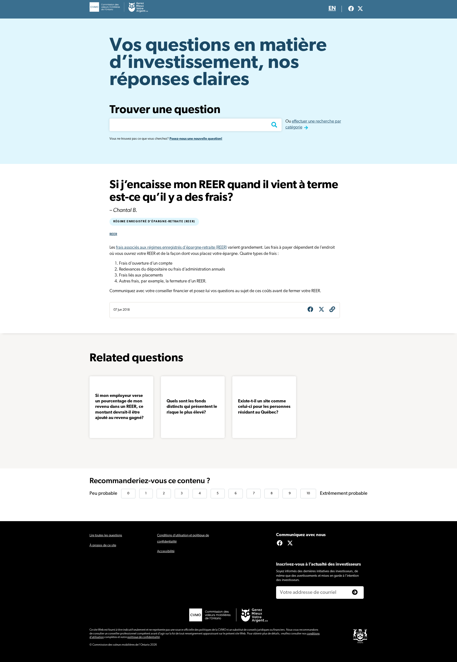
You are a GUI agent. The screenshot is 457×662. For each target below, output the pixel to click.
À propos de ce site (102, 545)
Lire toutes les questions (105, 535)
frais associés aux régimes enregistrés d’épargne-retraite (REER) (171, 248)
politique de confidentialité (143, 637)
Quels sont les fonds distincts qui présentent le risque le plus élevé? (192, 407)
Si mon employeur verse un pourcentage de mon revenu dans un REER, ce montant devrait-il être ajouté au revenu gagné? (119, 407)
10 (308, 493)
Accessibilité (165, 551)
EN (332, 8)
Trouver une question (164, 110)
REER (113, 234)
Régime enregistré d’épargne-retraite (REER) (154, 221)
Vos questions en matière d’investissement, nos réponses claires (218, 63)
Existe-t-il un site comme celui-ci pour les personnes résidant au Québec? (264, 407)
